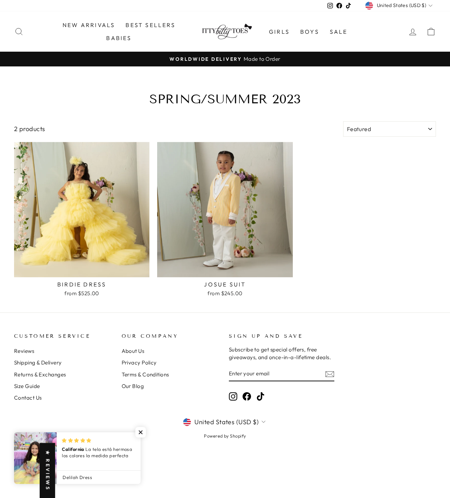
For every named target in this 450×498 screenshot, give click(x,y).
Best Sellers (150, 24)
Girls (279, 31)
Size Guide (27, 386)
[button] (140, 432)
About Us (133, 351)
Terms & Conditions (145, 374)
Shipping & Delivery (38, 362)
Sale (339, 31)
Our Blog (133, 386)
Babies (118, 37)
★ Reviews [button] (48, 470)
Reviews (24, 351)
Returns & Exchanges (40, 374)
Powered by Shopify (225, 436)
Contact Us (28, 397)
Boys (309, 31)
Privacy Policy (139, 362)
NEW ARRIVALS (89, 24)
